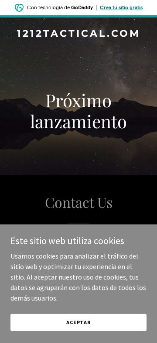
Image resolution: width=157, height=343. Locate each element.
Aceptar (78, 322)
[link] (78, 34)
